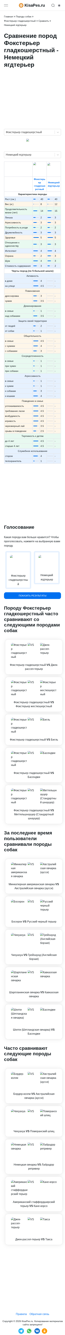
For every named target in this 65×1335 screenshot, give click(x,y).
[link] (33, 657)
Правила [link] (21, 1314)
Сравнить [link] (43, 21)
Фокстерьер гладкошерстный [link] (20, 21)
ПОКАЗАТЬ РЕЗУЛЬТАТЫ (32, 595)
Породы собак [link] (23, 16)
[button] (33, 657)
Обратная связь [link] (39, 1314)
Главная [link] (8, 16)
